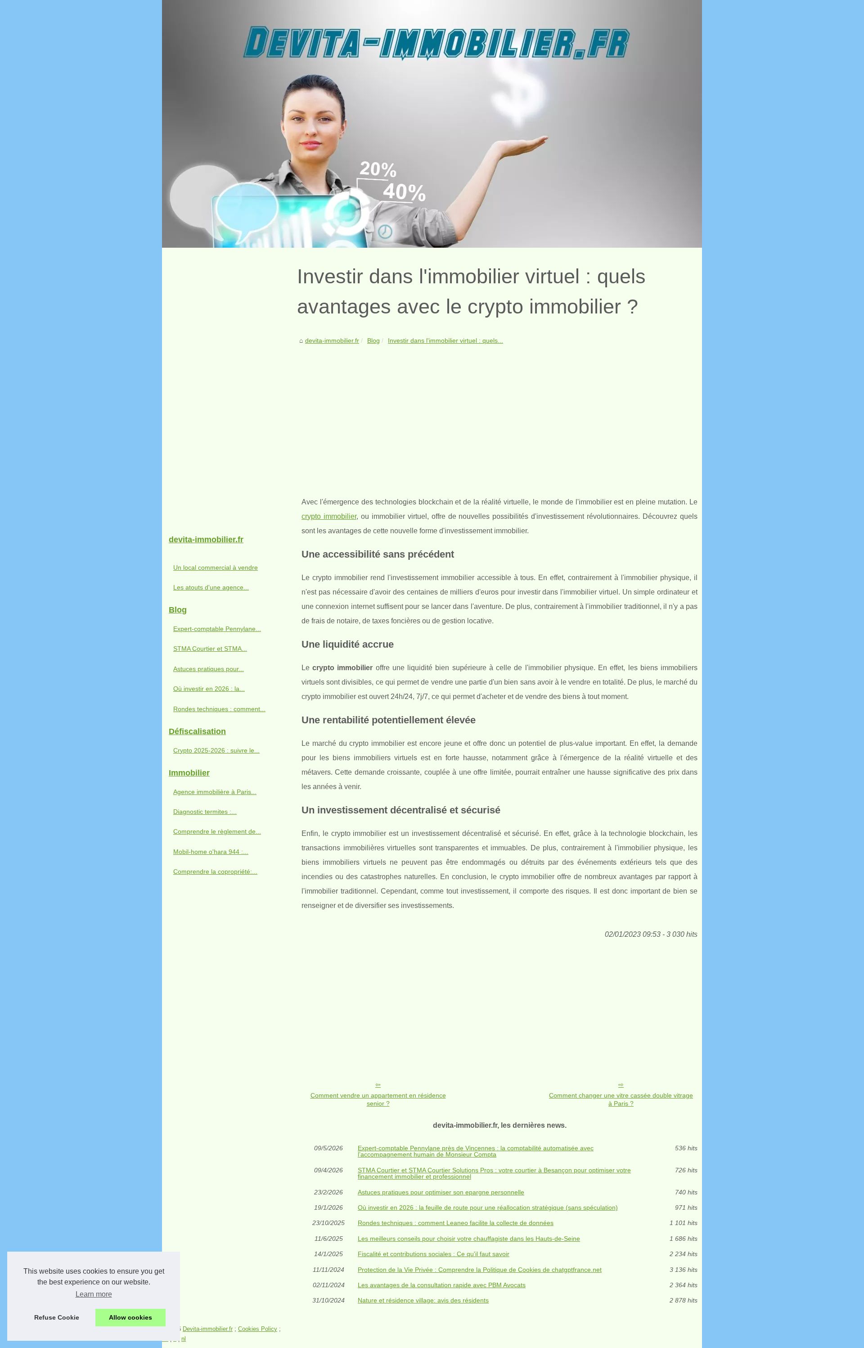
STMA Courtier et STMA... (210, 648)
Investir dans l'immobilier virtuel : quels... (445, 340)
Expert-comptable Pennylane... (217, 628)
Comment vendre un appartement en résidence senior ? (378, 1099)
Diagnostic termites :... (205, 811)
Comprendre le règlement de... (217, 831)
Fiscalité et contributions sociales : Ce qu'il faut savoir (433, 1254)
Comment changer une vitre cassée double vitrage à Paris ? (621, 1099)
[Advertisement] (499, 414)
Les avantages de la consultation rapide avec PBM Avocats (442, 1285)
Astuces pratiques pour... (208, 668)
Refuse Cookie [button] (56, 1317)
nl (183, 1338)
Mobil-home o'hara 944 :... (210, 851)
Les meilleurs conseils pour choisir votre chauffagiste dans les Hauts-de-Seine (469, 1238)
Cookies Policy (257, 1328)
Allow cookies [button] (130, 1317)
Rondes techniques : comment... (219, 709)
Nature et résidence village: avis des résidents (423, 1300)
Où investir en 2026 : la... (209, 688)
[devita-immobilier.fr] (432, 124)
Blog (373, 340)
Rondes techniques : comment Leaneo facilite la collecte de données (456, 1223)
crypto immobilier (329, 516)
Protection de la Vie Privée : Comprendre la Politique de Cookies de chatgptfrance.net (480, 1269)
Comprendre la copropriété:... (215, 871)
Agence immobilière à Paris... (214, 791)
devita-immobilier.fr (332, 340)
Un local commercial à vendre (215, 567)
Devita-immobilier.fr (208, 1328)
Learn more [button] (94, 1294)
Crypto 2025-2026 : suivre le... (216, 750)
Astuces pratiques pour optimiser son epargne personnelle (441, 1192)
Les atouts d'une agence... (211, 587)
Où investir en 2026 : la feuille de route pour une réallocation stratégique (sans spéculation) (488, 1207)
